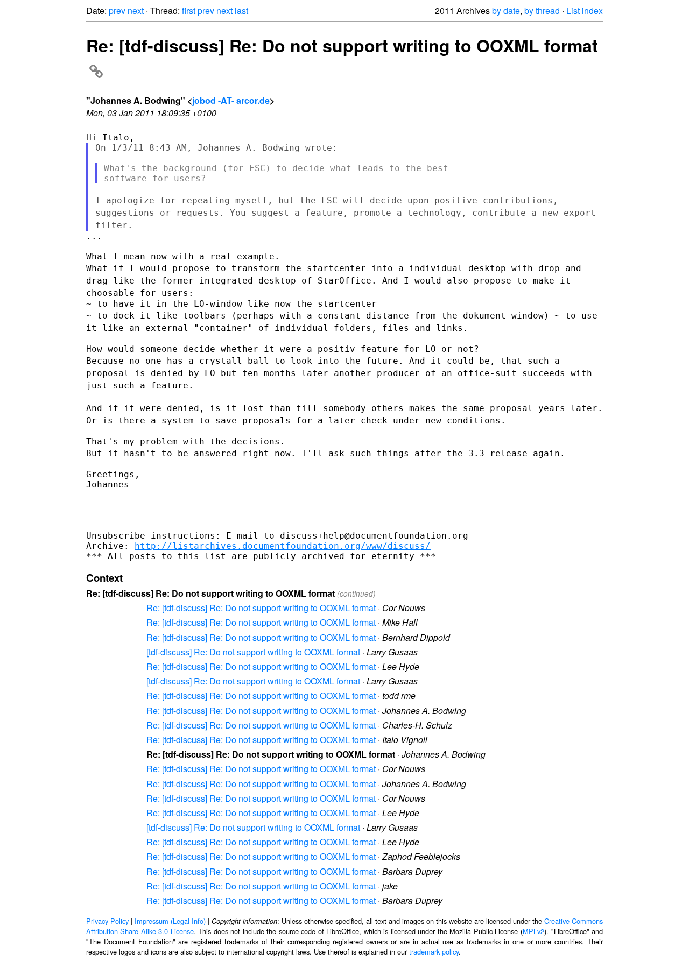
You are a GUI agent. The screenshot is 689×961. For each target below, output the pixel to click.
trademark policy (434, 951)
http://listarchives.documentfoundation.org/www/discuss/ (283, 546)
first (188, 10)
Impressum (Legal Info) (170, 921)
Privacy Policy (107, 921)
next (136, 10)
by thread (542, 10)
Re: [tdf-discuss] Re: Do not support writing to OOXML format (261, 608)
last (241, 10)
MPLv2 (533, 931)
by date (506, 10)
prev (117, 10)
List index (584, 10)
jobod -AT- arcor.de (231, 100)
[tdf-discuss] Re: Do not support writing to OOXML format (253, 652)
